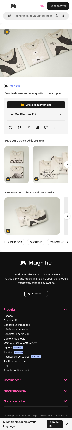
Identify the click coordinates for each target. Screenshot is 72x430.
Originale (24, 32)
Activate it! (54, 424)
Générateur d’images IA (17, 325)
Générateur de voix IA (16, 334)
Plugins (13, 352)
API (6, 365)
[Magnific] (36, 263)
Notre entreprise (15, 390)
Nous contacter (14, 401)
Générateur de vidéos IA (18, 329)
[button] (36, 294)
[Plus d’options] (55, 127)
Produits (9, 309)
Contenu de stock (14, 338)
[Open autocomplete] (8, 15)
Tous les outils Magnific (17, 370)
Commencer (12, 380)
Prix (41, 6)
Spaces (8, 316)
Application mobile (15, 361)
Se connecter (58, 6)
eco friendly (36, 242)
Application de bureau (22, 356)
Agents (13, 347)
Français (36, 293)
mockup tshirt (15, 242)
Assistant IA (11, 320)
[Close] (67, 424)
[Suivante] (67, 164)
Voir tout (38, 140)
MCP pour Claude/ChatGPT (20, 343)
